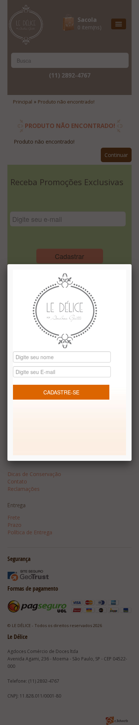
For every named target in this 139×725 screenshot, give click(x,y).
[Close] (131, 264)
